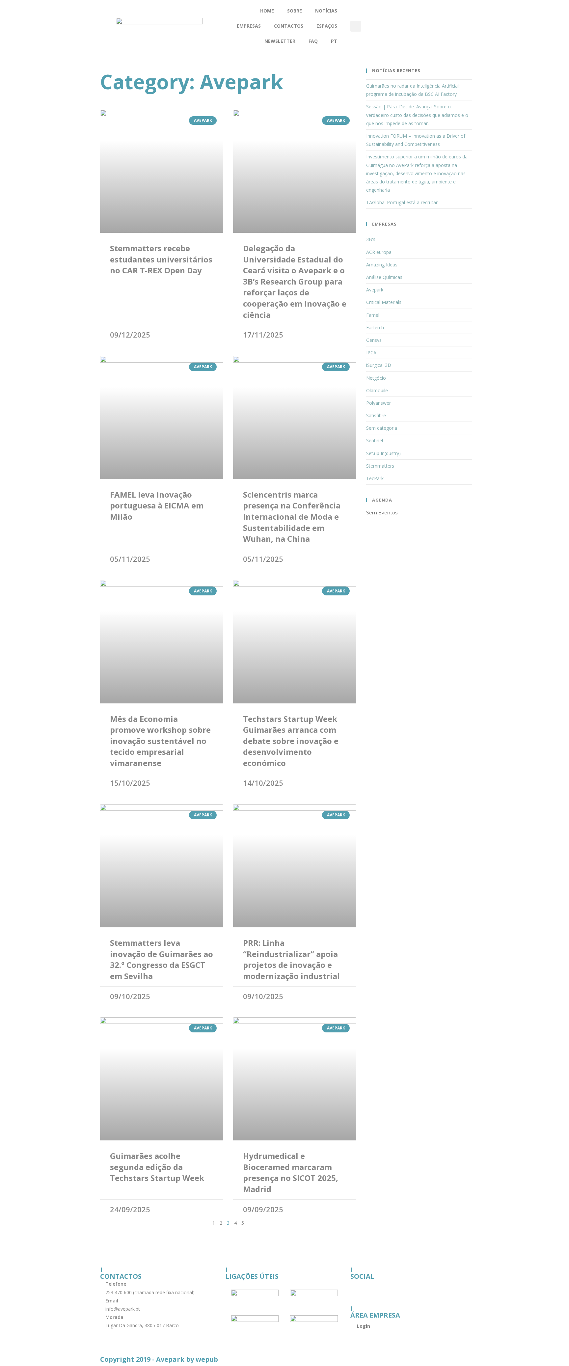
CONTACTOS (288, 26)
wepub (207, 1359)
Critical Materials (383, 302)
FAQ (313, 41)
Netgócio (376, 378)
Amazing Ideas (381, 264)
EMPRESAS (249, 26)
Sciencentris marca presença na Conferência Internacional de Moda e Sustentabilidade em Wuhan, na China (291, 516)
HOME (267, 11)
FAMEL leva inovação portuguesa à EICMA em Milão (156, 505)
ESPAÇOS (326, 26)
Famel (372, 315)
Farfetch (375, 327)
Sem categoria (381, 428)
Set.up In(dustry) (383, 453)
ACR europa (379, 252)
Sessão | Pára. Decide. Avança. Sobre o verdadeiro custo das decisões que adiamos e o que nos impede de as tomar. (417, 114)
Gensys (374, 340)
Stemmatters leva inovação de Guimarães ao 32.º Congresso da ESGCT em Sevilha (161, 959)
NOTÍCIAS (326, 11)
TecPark (375, 478)
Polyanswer (378, 403)
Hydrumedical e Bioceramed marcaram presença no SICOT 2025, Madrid (290, 1172)
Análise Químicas (384, 277)
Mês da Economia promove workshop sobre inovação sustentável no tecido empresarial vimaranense (160, 740)
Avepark (374, 290)
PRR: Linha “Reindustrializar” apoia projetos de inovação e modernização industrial (291, 959)
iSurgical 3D (378, 365)
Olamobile (377, 390)
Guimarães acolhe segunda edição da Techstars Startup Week (157, 1166)
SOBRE (294, 11)
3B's (370, 239)
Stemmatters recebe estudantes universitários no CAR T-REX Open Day (161, 259)
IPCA (371, 352)
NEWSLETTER (279, 41)
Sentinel (374, 440)
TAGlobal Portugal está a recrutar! (402, 202)
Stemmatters (380, 466)
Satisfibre (376, 415)
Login (363, 1326)
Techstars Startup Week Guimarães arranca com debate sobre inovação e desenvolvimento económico (291, 740)
